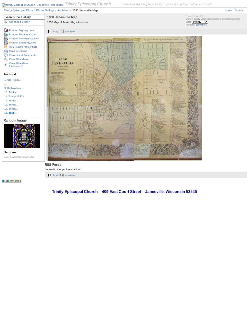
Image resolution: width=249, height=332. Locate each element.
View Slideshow (18, 59)
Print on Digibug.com (21, 30)
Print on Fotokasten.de (22, 34)
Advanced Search (19, 21)
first (55, 31)
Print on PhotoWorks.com (24, 38)
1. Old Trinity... (12, 80)
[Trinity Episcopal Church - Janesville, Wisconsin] (32, 4)
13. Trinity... (11, 104)
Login (228, 10)
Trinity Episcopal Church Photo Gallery (29, 10)
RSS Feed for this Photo (23, 46)
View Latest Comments (22, 55)
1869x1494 (201, 25)
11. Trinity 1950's (14, 96)
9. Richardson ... (14, 88)
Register (240, 10)
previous (70, 31)
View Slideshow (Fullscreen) (18, 64)
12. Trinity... (11, 100)
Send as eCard (18, 51)
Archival (63, 10)
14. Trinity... (11, 108)
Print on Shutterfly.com (22, 42)
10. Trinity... (11, 92)
